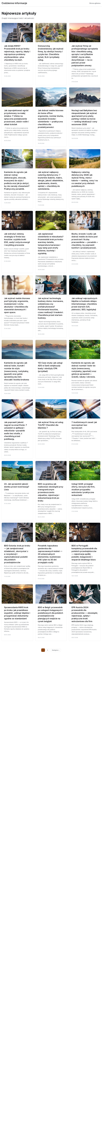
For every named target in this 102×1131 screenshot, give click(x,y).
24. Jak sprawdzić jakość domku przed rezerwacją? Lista (16, 487)
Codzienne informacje (14, 3)
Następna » (55, 650)
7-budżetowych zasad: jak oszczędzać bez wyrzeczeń (84, 425)
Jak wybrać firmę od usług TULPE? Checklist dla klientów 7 (50, 425)
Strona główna (94, 3)
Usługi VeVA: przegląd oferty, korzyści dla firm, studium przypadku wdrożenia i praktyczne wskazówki (83, 489)
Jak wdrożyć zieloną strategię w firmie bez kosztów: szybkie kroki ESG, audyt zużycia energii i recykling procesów (17, 239)
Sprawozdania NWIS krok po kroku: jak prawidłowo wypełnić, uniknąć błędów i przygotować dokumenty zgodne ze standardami (17, 613)
